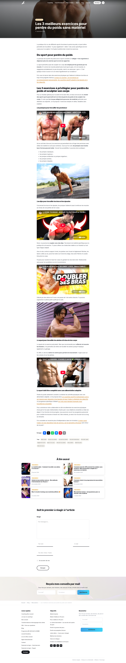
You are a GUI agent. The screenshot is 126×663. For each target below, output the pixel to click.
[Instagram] (51, 645)
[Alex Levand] (23, 2)
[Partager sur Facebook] (44, 433)
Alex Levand (69, 2)
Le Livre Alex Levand (26, 636)
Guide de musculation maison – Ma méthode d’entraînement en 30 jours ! (44, 480)
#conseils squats (84, 439)
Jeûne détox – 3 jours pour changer (59, 633)
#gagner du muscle (41, 442)
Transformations (59, 2)
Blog (82, 2)
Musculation (39, 19)
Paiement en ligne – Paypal (28, 648)
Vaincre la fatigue (55, 639)
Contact (88, 2)
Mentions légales (76, 659)
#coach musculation (52, 439)
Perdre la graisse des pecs (57, 627)
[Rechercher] (103, 2)
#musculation (70, 442)
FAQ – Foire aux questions (28, 625)
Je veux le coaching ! (27, 617)
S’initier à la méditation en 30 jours (59, 641)
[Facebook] (54, 645)
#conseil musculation (63, 439)
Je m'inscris (83, 592)
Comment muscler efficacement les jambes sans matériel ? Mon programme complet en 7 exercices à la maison (88, 468)
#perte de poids (78, 442)
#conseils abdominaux (74, 439)
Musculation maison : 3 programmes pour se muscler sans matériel (87, 492)
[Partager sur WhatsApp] (52, 433)
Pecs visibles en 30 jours (56, 619)
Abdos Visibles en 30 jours (57, 617)
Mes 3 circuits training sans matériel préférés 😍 (46, 492)
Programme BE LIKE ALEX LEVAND (30, 631)
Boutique (97, 2)
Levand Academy (26, 634)
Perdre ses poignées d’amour (58, 630)
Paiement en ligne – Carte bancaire (30, 645)
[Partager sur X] (48, 433)
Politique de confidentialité (87, 659)
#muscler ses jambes (61, 442)
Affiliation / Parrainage (99, 659)
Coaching (50, 2)
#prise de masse (40, 445)
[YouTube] (61, 645)
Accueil (23, 602)
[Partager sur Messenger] (56, 433)
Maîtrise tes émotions (55, 636)
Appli (77, 2)
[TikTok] (58, 645)
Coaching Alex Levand (27, 614)
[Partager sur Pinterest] (60, 433)
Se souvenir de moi (44, 560)
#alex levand (43, 439)
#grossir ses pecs (51, 442)
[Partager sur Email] (64, 433)
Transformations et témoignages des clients (33, 622)
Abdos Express (54, 614)
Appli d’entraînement (26, 639)
